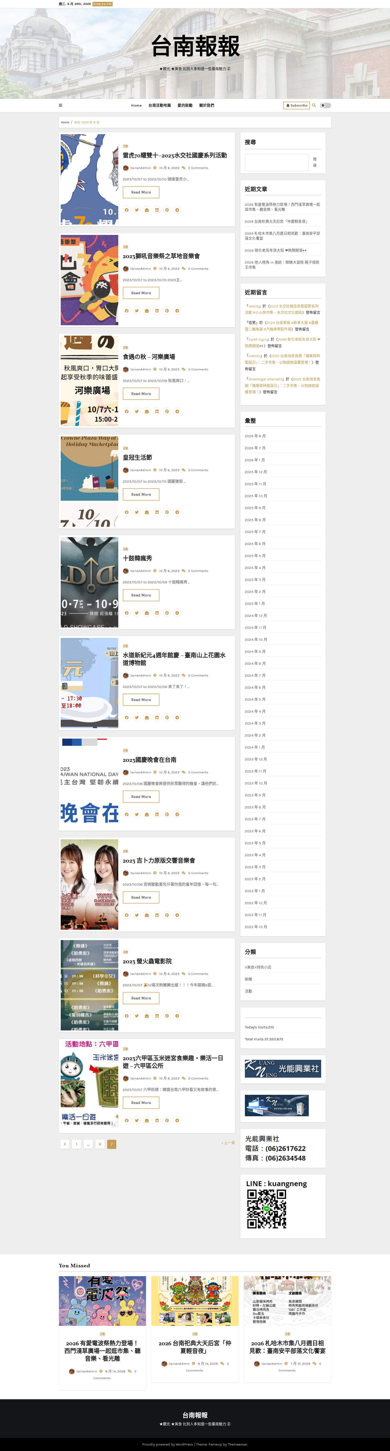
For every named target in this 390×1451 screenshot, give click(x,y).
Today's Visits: (256, 1027)
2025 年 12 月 (256, 472)
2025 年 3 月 (255, 580)
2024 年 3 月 (255, 723)
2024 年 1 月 (255, 747)
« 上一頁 (228, 1143)
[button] (60, 105)
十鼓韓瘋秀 (137, 559)
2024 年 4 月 (255, 711)
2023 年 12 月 (256, 759)
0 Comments (198, 168)
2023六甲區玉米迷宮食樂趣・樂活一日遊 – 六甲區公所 (173, 1062)
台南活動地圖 (160, 105)
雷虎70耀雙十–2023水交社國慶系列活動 (175, 156)
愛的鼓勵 (185, 105)
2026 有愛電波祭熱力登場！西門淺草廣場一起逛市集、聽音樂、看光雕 (102, 1351)
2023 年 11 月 (255, 771)
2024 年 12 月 (256, 615)
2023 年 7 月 (255, 819)
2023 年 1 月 (255, 891)
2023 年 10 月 (256, 783)
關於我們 (206, 105)
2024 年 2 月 (255, 735)
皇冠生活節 (137, 458)
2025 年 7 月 (255, 532)
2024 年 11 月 (255, 627)
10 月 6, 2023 (168, 168)
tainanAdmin (140, 168)
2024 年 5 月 (255, 699)
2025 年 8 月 (255, 520)
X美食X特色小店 (258, 967)
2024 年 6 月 (255, 687)
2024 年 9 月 (255, 651)
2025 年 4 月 (255, 568)
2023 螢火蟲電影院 (147, 962)
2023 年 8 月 (255, 807)
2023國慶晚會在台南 (149, 760)
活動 (125, 146)
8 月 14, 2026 (114, 1371)
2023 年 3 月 (255, 867)
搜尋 (250, 143)
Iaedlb (253, 306)
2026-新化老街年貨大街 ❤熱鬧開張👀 (276, 250)
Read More (141, 192)
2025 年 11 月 (255, 484)
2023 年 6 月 (255, 831)
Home (136, 105)
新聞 (248, 979)
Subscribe (299, 105)
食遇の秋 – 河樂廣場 (149, 357)
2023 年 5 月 (255, 843)
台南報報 (195, 48)
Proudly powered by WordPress (168, 1444)
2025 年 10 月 (256, 496)
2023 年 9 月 (255, 795)
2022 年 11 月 (255, 915)
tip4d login (257, 339)
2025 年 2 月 (255, 592)
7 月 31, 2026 (300, 1364)
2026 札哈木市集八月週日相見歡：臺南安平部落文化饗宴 (287, 1347)
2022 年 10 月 (256, 927)
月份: (86, 122)
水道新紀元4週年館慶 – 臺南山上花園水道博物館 (174, 659)
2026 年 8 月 (255, 436)
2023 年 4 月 (255, 855)
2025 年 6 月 (255, 544)
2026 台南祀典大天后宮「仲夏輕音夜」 (277, 221)
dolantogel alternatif (265, 379)
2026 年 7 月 (255, 448)
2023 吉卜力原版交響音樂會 (159, 861)
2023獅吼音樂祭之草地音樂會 (161, 257)
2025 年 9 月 (255, 508)
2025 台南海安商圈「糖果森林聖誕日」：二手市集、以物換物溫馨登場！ (282, 385)
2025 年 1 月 (255, 603)
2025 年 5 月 (255, 556)
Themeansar (237, 1444)
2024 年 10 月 (256, 639)
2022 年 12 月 (256, 903)
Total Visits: (255, 1039)
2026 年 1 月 (255, 460)
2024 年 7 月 (255, 675)
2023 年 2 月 (255, 879)
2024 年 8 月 (255, 663)
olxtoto (254, 356)
